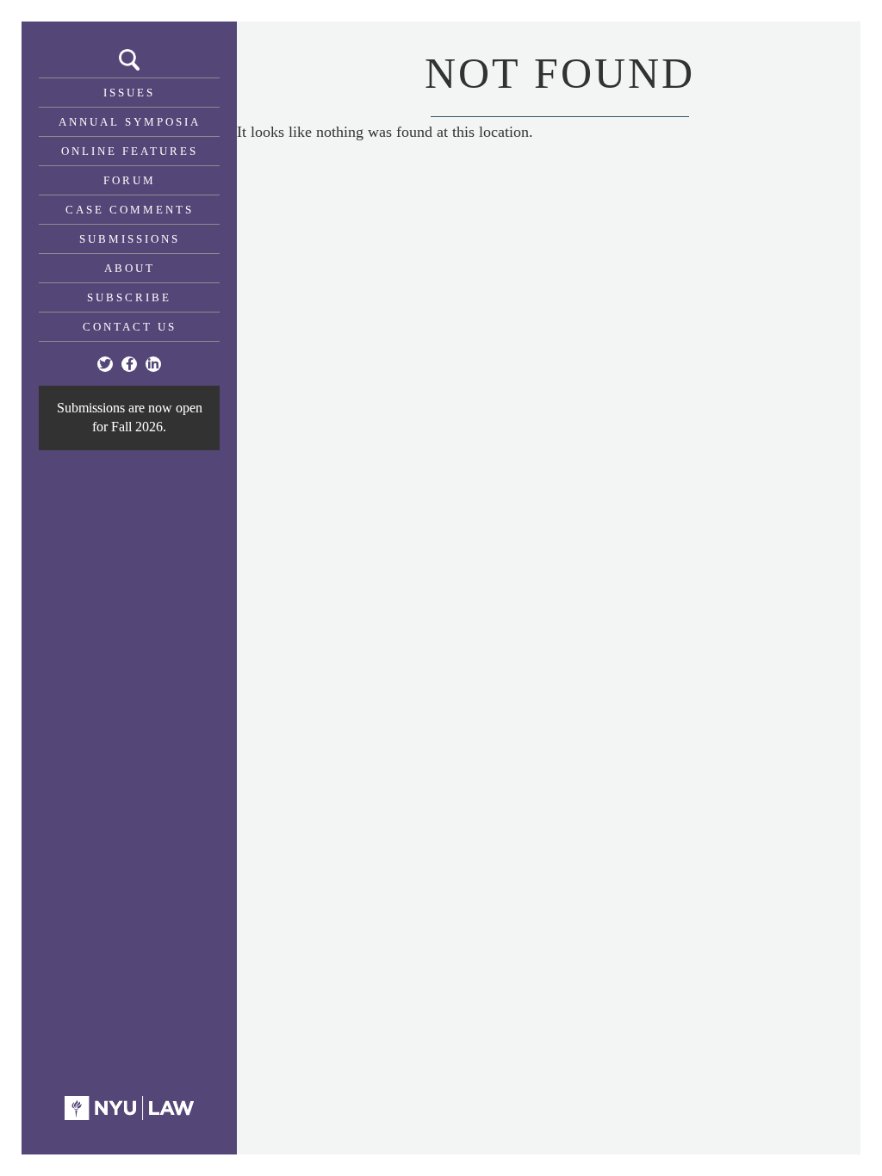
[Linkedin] (153, 364)
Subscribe (129, 297)
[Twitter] (105, 364)
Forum (129, 180)
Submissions (129, 238)
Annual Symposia (130, 121)
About (129, 268)
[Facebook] (129, 364)
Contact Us (130, 326)
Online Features (129, 151)
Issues (129, 92)
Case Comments (129, 209)
